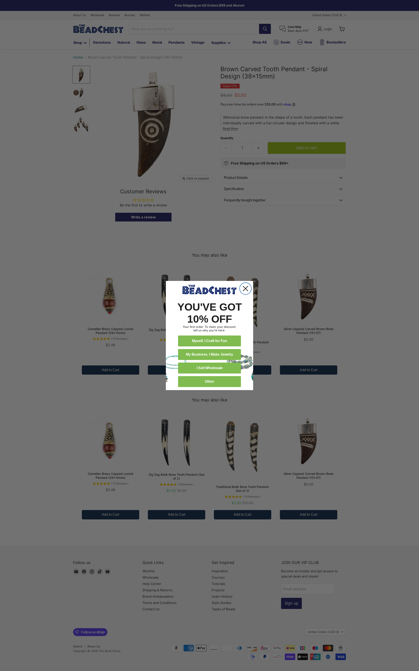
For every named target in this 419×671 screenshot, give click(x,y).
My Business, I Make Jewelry (209, 354)
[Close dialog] (245, 288)
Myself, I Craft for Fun (209, 341)
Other (209, 381)
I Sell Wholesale (210, 368)
